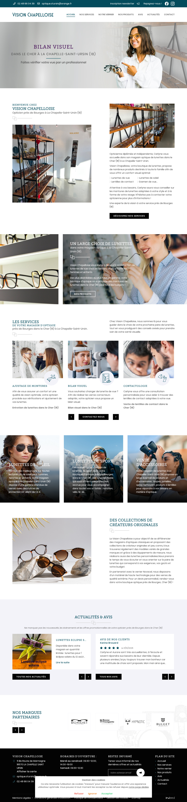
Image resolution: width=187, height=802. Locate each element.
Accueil (70, 14)
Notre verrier (106, 14)
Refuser (79, 793)
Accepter (107, 793)
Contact (169, 14)
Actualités (153, 14)
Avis (140, 14)
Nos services (86, 14)
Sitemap (136, 797)
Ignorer (92, 793)
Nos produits (126, 14)
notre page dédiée (139, 787)
